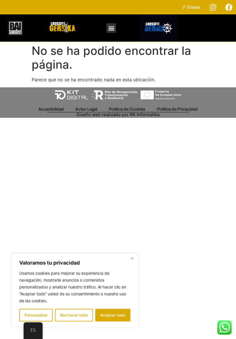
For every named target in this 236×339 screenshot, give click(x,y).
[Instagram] (213, 7)
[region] (75, 290)
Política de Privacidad (177, 109)
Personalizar (36, 315)
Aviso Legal (86, 109)
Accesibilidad (51, 109)
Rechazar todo (74, 315)
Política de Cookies (127, 109)
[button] (111, 28)
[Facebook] (229, 7)
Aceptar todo (112, 315)
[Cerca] (132, 258)
